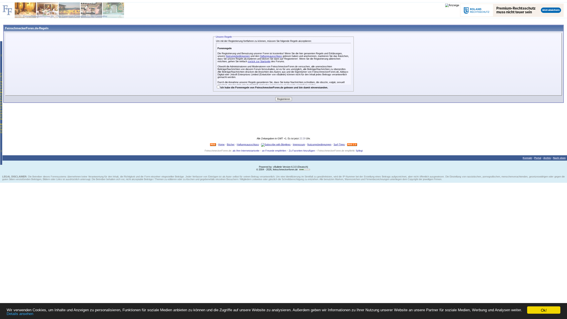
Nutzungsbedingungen (238, 56)
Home (221, 144)
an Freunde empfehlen (274, 150)
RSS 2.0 (352, 144)
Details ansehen (20, 314)
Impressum (299, 144)
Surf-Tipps (339, 144)
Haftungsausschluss (271, 56)
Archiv (547, 158)
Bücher (231, 144)
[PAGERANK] (304, 169)
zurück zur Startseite (259, 61)
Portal (537, 158)
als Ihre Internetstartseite (246, 150)
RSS (213, 144)
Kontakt (527, 158)
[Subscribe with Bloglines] (276, 144)
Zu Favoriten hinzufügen (302, 150)
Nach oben (559, 158)
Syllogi (359, 150)
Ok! (544, 310)
